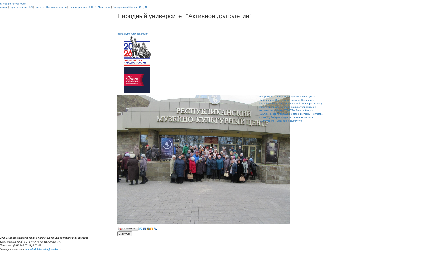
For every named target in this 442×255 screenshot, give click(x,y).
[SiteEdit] (159, 228)
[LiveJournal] (155, 228)
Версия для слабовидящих (132, 33)
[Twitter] (141, 228)
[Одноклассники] (152, 228)
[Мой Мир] (148, 228)
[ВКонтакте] (144, 228)
